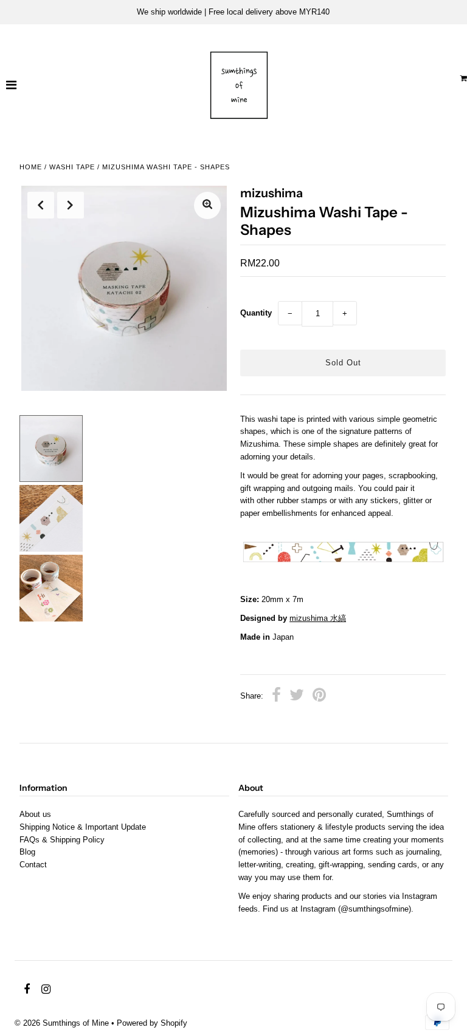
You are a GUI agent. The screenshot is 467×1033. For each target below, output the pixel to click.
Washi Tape (72, 167)
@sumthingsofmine (375, 908)
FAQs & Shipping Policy (62, 839)
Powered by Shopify (152, 1023)
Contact (33, 864)
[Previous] (40, 205)
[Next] (70, 205)
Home (30, 167)
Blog (27, 851)
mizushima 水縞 (317, 618)
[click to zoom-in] (207, 205)
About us (35, 814)
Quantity (256, 312)
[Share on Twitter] (296, 696)
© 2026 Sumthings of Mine (62, 1023)
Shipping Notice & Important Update (82, 826)
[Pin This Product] (319, 696)
